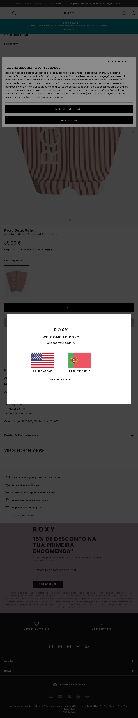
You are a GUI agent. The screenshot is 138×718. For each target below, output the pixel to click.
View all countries (61, 379)
